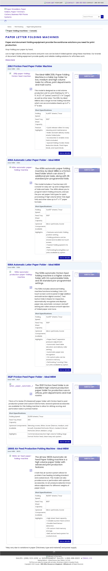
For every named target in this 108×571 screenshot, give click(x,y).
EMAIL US (87, 558)
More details (65, 153)
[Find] (102, 16)
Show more (10, 60)
